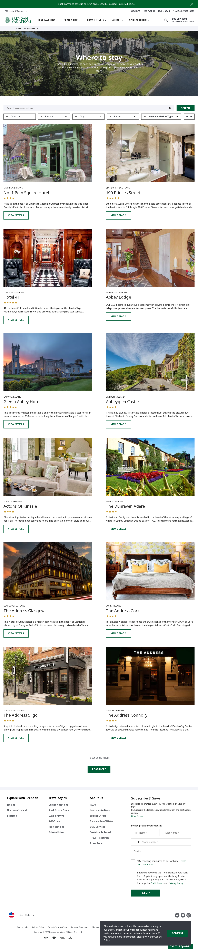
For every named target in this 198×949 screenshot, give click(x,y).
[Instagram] (188, 915)
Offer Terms (137, 816)
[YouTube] (183, 915)
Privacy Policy (176, 883)
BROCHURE (135, 11)
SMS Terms (157, 883)
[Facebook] (178, 915)
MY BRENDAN (164, 11)
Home (18, 28)
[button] (31, 915)
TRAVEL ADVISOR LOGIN (184, 11)
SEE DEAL (130, 4)
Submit (146, 893)
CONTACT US (149, 11)
